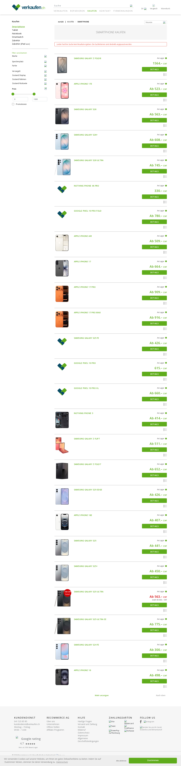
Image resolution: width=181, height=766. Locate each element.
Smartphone (18, 26)
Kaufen (92, 10)
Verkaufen (61, 10)
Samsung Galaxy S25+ (86, 566)
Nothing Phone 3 (83, 413)
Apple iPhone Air (83, 236)
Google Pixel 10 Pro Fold (88, 210)
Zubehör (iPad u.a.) (21, 43)
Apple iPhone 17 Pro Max (87, 312)
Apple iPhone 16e (83, 515)
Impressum (83, 735)
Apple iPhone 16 (82, 670)
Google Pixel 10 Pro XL (86, 388)
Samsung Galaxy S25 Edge (88, 489)
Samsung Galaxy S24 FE (86, 644)
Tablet (15, 30)
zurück (61, 22)
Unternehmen (53, 724)
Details (154, 69)
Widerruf (82, 729)
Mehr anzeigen (102, 695)
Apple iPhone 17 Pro (85, 287)
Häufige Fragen (85, 721)
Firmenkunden (123, 10)
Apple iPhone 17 (82, 261)
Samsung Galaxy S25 (85, 540)
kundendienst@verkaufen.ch (27, 724)
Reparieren (77, 10)
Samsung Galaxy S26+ (86, 134)
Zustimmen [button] (153, 760)
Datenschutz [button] (62, 762)
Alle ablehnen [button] (121, 761)
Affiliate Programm (55, 729)
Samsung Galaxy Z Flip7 (87, 438)
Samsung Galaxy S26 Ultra (89, 160)
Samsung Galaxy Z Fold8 (87, 58)
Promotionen (21, 104)
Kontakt (105, 10)
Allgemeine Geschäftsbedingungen (88, 739)
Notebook (17, 33)
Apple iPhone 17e (83, 83)
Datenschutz (83, 732)
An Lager (160, 58)
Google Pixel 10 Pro (85, 363)
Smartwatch (17, 37)
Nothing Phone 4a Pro (86, 185)
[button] (143, 9)
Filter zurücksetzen (19, 53)
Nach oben (160, 695)
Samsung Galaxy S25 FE (86, 338)
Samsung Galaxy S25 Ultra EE (90, 619)
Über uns (51, 721)
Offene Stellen (53, 727)
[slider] (12, 94)
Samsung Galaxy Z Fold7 (87, 464)
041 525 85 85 (20, 721)
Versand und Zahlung (87, 724)
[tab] (30, 56)
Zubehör (16, 40)
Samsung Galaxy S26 (85, 109)
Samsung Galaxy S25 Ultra (89, 591)
